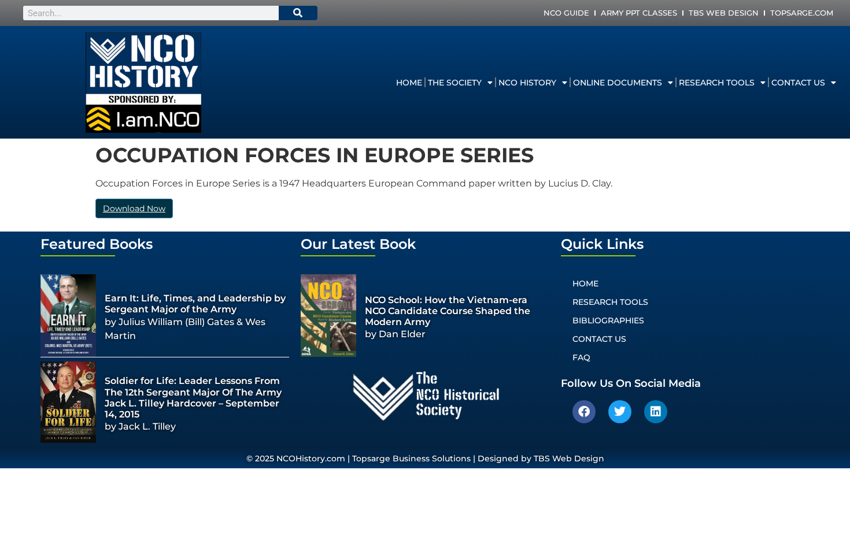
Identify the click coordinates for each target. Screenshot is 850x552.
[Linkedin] (655, 411)
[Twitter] (619, 411)
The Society (455, 82)
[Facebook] (584, 411)
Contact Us (798, 82)
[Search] (298, 13)
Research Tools (717, 82)
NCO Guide (566, 12)
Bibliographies (608, 320)
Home (409, 82)
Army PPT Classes (639, 12)
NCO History (527, 82)
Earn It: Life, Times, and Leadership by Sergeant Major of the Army (195, 304)
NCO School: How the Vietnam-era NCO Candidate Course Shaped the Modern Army (447, 310)
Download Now (134, 208)
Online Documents (617, 82)
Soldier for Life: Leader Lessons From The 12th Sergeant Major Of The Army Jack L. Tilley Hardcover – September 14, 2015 (193, 397)
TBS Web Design (724, 12)
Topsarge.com (801, 12)
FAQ (581, 357)
